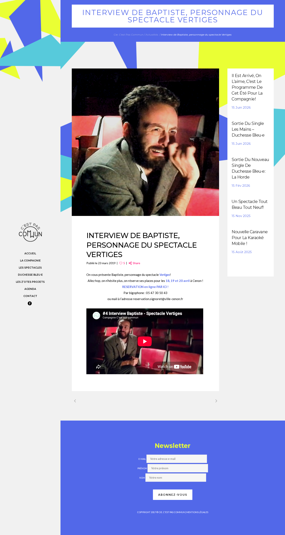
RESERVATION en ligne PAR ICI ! (145, 287)
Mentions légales (197, 512)
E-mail (142, 459)
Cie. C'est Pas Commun (128, 34)
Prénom (142, 468)
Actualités (151, 34)
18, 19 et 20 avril (178, 281)
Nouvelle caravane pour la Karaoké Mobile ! (250, 237)
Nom (142, 477)
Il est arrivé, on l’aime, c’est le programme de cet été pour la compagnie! (247, 87)
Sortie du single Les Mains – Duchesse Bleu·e (248, 129)
